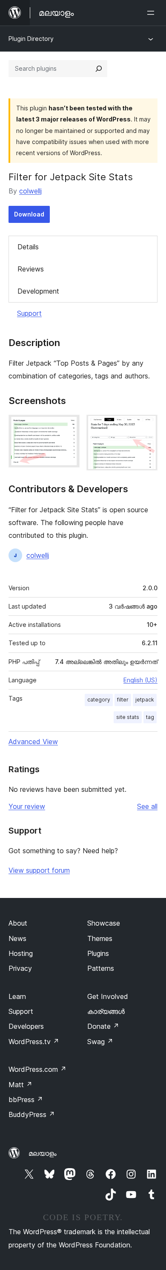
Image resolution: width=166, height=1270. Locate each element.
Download (29, 214)
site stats (127, 717)
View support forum (39, 870)
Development (38, 291)
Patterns (100, 968)
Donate (103, 1026)
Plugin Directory (31, 38)
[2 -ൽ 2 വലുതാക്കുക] (146, 426)
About (18, 923)
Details (28, 246)
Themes (99, 938)
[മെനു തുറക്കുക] (152, 13)
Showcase (103, 923)
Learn (17, 996)
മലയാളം (43, 1153)
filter (123, 699)
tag (150, 717)
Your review (27, 806)
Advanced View (33, 741)
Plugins (98, 953)
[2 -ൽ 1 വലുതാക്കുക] (68, 426)
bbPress (26, 1099)
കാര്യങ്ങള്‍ (106, 1011)
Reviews (30, 269)
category (98, 699)
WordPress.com (37, 1069)
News (17, 938)
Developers (26, 1026)
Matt (20, 1084)
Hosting (21, 953)
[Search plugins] (98, 68)
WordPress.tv (34, 1041)
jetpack (144, 699)
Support (29, 313)
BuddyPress (32, 1114)
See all (147, 806)
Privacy (20, 968)
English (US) (140, 680)
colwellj (30, 191)
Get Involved (107, 996)
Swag (100, 1041)
